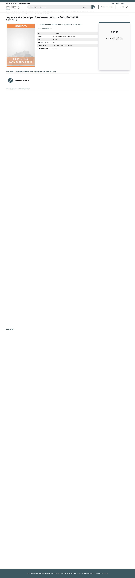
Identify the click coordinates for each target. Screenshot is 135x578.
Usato (92, 11)
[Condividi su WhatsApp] (121, 38)
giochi (78, 11)
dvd (55, 11)
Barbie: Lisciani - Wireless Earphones (67, 356)
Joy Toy (55, 39)
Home (7, 11)
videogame (61, 11)
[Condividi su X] (117, 38)
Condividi (108, 38)
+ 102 (54, 48)
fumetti (24, 11)
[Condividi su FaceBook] (113, 38)
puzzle (73, 11)
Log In (123, 3)
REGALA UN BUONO (108, 7)
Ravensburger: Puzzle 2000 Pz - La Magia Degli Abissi (67, 434)
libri (11, 11)
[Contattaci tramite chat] (120, 6)
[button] (127, 6)
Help (118, 3)
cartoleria (85, 11)
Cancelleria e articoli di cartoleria (62, 45)
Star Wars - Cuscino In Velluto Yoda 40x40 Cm (67, 116)
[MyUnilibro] (123, 6)
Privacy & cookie (104, 573)
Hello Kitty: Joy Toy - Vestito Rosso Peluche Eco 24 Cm (67, 232)
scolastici (17, 11)
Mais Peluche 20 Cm (67, 271)
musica (68, 11)
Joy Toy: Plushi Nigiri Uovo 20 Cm (67, 310)
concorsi (31, 11)
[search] (93, 7)
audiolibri (50, 11)
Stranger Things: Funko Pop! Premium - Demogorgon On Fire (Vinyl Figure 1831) (67, 511)
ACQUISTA (68, 127)
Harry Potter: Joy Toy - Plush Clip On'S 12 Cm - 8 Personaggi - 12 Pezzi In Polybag (67, 193)
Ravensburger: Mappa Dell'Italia (67, 395)
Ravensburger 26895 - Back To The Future (67, 472)
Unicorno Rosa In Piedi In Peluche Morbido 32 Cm (67, 155)
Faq (113, 3)
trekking (37, 11)
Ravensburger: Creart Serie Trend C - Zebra (67, 550)
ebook (43, 11)
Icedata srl (98, 573)
